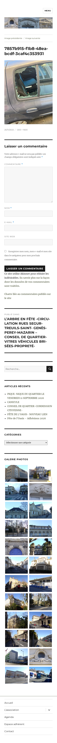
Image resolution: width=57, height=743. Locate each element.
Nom (8, 208)
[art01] (40, 674)
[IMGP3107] (40, 491)
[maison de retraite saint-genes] (16, 601)
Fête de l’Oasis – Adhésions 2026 (26, 418)
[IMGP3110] (16, 473)
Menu (48, 10)
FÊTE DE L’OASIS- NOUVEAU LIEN (27, 414)
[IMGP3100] (16, 510)
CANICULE (13, 402)
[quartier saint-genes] (16, 565)
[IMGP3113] (16, 491)
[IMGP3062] (40, 546)
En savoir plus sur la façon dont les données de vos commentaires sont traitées (27, 281)
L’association (11, 710)
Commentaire (13, 164)
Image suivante (32, 38)
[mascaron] (40, 656)
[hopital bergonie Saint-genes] (16, 656)
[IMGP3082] (40, 473)
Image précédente (13, 38)
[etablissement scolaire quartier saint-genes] (40, 583)
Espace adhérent (14, 724)
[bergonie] (16, 675)
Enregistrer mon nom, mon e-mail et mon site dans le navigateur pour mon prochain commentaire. (28, 255)
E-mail (9, 222)
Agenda (9, 717)
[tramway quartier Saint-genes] (40, 638)
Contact (9, 731)
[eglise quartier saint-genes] (16, 620)
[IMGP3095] (40, 510)
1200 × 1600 (22, 130)
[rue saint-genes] (16, 638)
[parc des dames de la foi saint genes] (40, 601)
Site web (9, 236)
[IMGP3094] (16, 528)
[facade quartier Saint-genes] (40, 528)
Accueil (8, 702)
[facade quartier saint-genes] (40, 565)
